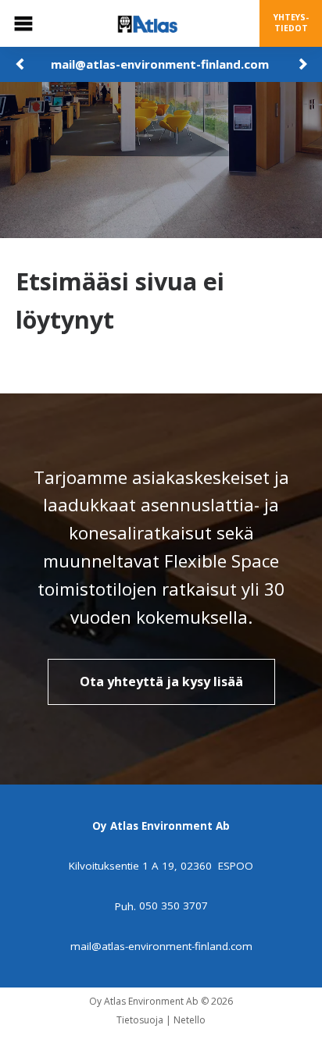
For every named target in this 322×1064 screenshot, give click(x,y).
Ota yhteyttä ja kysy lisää (161, 681)
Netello (190, 1020)
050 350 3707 (173, 906)
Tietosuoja (139, 1020)
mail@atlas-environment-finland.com (160, 64)
